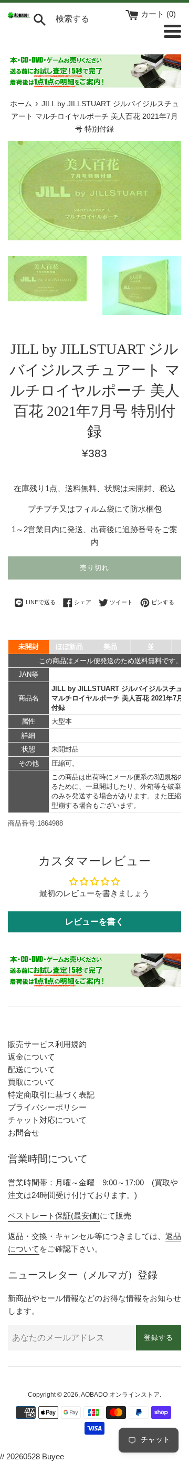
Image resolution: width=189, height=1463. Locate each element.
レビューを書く (94, 921)
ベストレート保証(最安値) (54, 1215)
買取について (31, 1082)
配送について (31, 1069)
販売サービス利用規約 (47, 1044)
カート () (158, 13)
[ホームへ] (19, 15)
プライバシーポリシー (47, 1107)
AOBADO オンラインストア (120, 1394)
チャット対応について (47, 1119)
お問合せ (23, 1132)
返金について (31, 1056)
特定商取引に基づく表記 (51, 1094)
